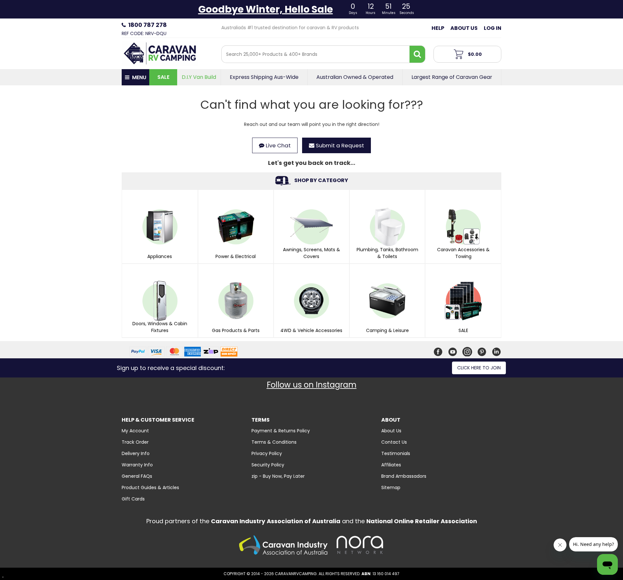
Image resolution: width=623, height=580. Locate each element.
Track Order (135, 442)
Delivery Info (136, 453)
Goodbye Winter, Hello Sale (265, 9)
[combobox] (315, 54)
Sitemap (390, 487)
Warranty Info (137, 465)
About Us (464, 28)
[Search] (417, 54)
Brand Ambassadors (403, 476)
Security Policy (267, 465)
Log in (492, 28)
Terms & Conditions (274, 442)
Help (438, 28)
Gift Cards (133, 499)
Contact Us (394, 442)
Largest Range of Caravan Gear (451, 77)
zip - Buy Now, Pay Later (278, 476)
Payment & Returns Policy (280, 430)
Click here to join (479, 367)
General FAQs (137, 476)
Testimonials (395, 453)
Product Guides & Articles (150, 487)
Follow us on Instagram (312, 384)
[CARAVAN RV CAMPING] (160, 53)
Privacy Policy (266, 453)
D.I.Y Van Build (199, 77)
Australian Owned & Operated (354, 77)
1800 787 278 (147, 25)
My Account (135, 430)
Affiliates (391, 465)
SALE (163, 77)
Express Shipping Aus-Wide (264, 77)
